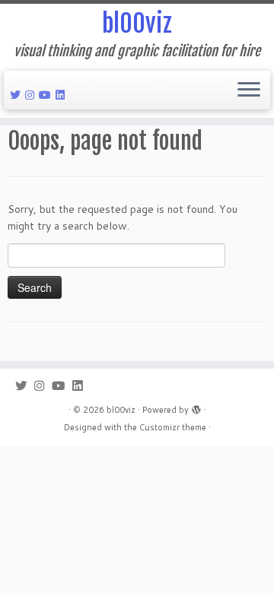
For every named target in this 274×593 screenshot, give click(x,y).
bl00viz (137, 23)
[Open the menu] (248, 90)
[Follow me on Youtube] (47, 95)
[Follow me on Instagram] (32, 95)
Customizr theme (172, 427)
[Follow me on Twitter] (17, 95)
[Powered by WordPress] (196, 406)
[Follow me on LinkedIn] (62, 95)
